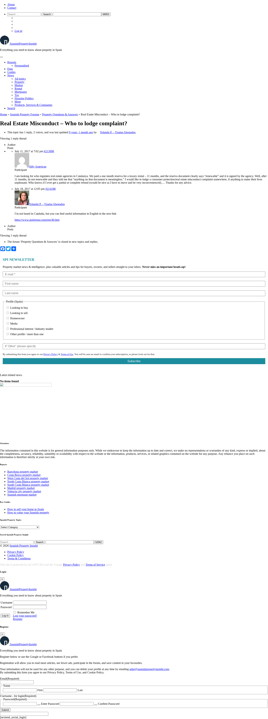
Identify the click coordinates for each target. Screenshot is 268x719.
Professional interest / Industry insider (31, 328)
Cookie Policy (15, 555)
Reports (11, 62)
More (18, 101)
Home (3, 114)
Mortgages (21, 91)
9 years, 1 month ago (81, 132)
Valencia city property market (24, 491)
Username (6, 602)
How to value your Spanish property (28, 512)
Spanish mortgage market (21, 494)
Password (6, 607)
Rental (18, 88)
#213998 (49, 151)
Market (19, 85)
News (10, 75)
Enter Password (50, 703)
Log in (18, 30)
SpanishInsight (23, 43)
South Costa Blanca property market (28, 484)
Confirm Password (108, 703)
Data (10, 68)
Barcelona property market (22, 471)
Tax (17, 95)
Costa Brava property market (23, 474)
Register (17, 619)
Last (80, 690)
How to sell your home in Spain (25, 509)
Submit (5, 710)
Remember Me (25, 612)
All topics (20, 78)
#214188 (50, 188)
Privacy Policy (50, 354)
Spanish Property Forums (24, 114)
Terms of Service (95, 564)
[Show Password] (38, 704)
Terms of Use (67, 354)
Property (19, 82)
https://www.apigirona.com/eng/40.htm (37, 219)
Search (11, 108)
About (11, 4)
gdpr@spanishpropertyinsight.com (149, 669)
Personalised (22, 65)
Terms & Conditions (19, 558)
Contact (11, 7)
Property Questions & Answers (60, 114)
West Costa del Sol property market (27, 478)
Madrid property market (21, 488)
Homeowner (17, 318)
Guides (11, 72)
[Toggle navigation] (1, 57)
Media (13, 323)
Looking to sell (18, 313)
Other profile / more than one (26, 334)
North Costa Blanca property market (28, 481)
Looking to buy (18, 307)
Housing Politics (24, 98)
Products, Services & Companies (33, 104)
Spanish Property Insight (23, 545)
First (39, 690)
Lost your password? (25, 615)
